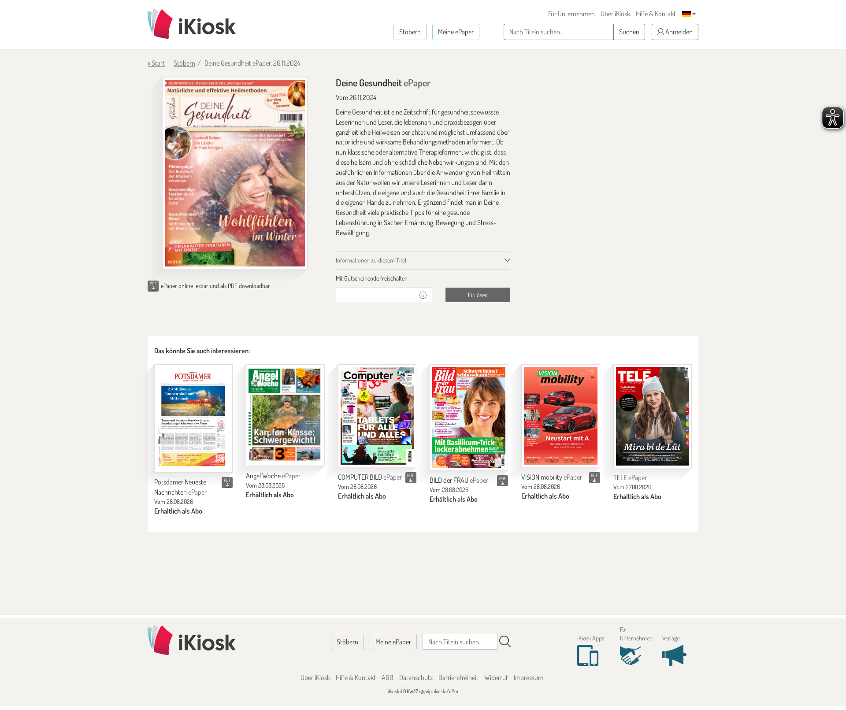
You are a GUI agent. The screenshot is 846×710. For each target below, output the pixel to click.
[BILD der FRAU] (469, 417)
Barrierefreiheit (458, 677)
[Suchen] (505, 642)
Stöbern (410, 31)
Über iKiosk (615, 13)
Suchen (629, 31)
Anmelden (678, 31)
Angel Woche (273, 475)
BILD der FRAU (459, 480)
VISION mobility (551, 477)
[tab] (423, 278)
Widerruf (496, 677)
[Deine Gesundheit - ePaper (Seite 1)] (235, 173)
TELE (630, 477)
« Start (156, 63)
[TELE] (652, 416)
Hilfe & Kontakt (656, 13)
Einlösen (478, 295)
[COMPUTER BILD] (377, 415)
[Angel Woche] (285, 415)
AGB (387, 677)
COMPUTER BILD (370, 477)
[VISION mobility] (560, 415)
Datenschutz (416, 677)
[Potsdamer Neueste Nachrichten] (193, 418)
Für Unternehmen (571, 13)
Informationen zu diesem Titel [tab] (371, 260)
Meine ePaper (456, 31)
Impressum (528, 677)
